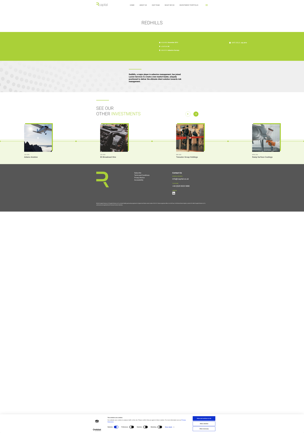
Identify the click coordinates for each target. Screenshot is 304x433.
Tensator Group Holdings (111, 157)
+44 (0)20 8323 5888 (181, 186)
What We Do (169, 5)
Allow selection (204, 423)
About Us (143, 5)
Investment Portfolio (188, 5)
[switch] (131, 427)
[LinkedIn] (173, 194)
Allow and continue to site (204, 418)
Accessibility (138, 180)
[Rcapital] (102, 4)
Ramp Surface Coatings (186, 157)
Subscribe (137, 173)
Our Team (156, 5)
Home (132, 5)
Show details (168, 427)
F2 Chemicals (258, 157)
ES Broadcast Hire (32, 157)
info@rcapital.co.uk (180, 179)
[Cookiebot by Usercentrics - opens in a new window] (97, 430)
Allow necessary (204, 428)
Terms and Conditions (141, 175)
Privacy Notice (139, 178)
